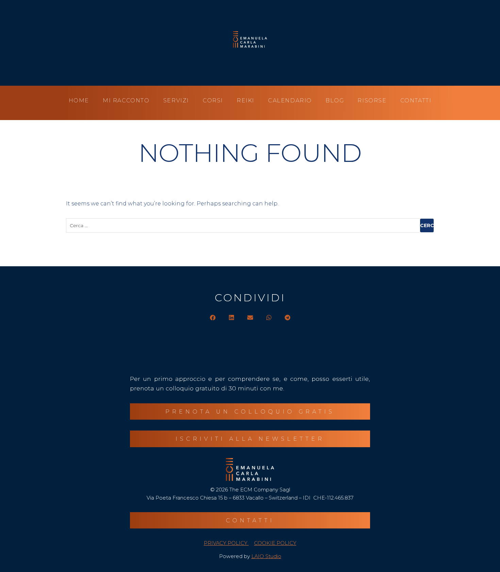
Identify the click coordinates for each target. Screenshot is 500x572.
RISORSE (371, 100)
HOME (79, 100)
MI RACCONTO (126, 100)
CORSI (213, 100)
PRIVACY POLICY (226, 543)
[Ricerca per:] (250, 225)
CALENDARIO (290, 100)
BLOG (335, 100)
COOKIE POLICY (275, 543)
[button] (212, 317)
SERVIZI (176, 100)
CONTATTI (416, 100)
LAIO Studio (266, 556)
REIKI (245, 100)
